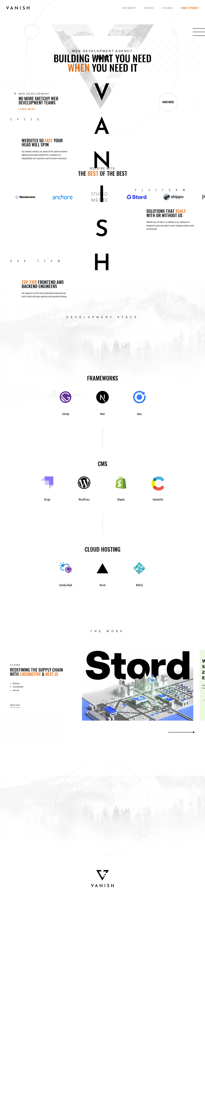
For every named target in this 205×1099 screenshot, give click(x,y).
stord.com (15, 705)
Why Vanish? (129, 8)
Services (149, 8)
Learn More (27, 109)
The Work (167, 8)
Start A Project (190, 8)
